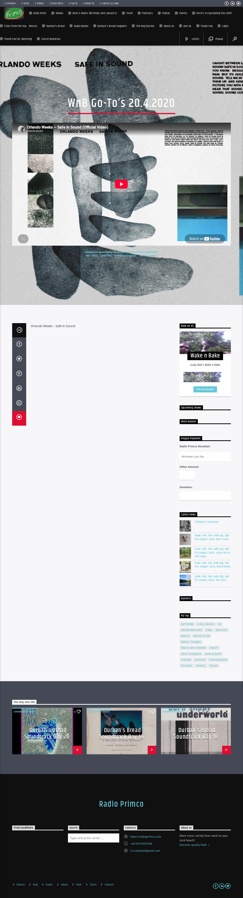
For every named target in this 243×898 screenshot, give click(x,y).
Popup (219, 39)
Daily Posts (57, 3)
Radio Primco (121, 804)
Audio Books (81, 26)
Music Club (201, 636)
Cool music (205, 624)
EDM (209, 630)
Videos (40, 3)
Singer (186, 659)
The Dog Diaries (145, 26)
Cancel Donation (51, 39)
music (185, 636)
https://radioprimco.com (145, 836)
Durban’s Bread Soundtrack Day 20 (47, 734)
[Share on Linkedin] (19, 389)
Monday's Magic (125, 255)
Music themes (191, 642)
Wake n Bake (148, 255)
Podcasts (147, 13)
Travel (201, 665)
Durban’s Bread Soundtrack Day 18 (196, 734)
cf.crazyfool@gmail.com (145, 850)
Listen (195, 39)
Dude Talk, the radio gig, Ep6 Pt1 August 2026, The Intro (212, 578)
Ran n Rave (213, 654)
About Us (89, 3)
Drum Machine (191, 630)
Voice (214, 665)
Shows (59, 13)
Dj (219, 624)
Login (225, 26)
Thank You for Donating (18, 39)
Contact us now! (110, 3)
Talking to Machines (207, 522)
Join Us (188, 26)
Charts (93, 885)
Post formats (191, 654)
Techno (186, 665)
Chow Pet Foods (24, 711)
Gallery (221, 630)
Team (26, 3)
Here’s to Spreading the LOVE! (214, 13)
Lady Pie (105, 255)
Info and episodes (205, 389)
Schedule (11, 3)
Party (214, 647)
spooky (200, 659)
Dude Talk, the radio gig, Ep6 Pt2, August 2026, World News (213, 564)
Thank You (207, 26)
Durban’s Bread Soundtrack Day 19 (121, 734)
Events (49, 885)
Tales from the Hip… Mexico (20, 26)
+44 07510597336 (141, 843)
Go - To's (91, 255)
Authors (187, 624)
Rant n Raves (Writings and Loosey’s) (95, 13)
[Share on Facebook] (19, 344)
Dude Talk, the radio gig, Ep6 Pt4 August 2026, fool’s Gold (212, 537)
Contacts (109, 885)
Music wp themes (193, 647)
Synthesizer (218, 659)
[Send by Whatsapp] (19, 403)
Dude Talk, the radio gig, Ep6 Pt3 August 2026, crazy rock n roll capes (212, 552)
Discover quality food (193, 845)
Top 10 (74, 3)
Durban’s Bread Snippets (112, 26)
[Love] (19, 418)
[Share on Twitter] (19, 359)
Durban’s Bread (56, 26)
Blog (35, 885)
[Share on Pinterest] (19, 374)
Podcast (21, 885)
